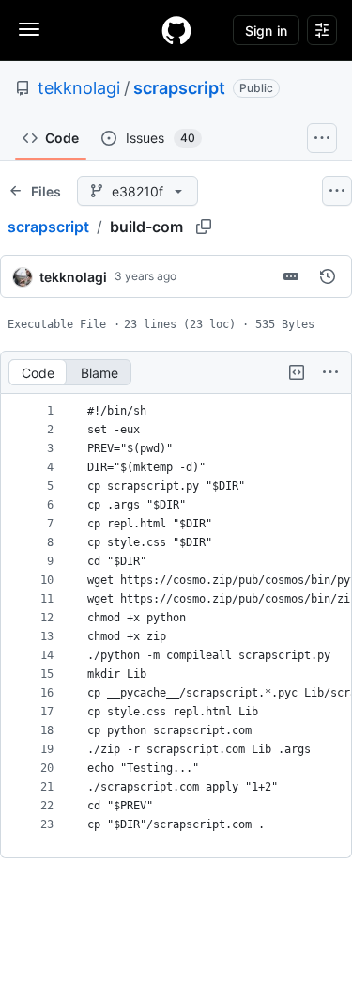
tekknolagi (79, 88)
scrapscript (179, 88)
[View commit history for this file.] (328, 276)
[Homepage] (176, 30)
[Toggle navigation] (29, 29)
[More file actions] (330, 372)
